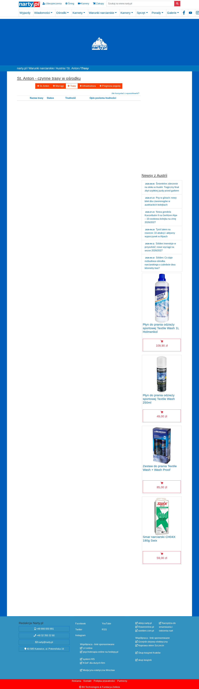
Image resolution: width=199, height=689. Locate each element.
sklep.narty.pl (145, 623)
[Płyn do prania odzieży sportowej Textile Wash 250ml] (162, 374)
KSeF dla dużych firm (93, 663)
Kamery (85, 3)
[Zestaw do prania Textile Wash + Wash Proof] (162, 445)
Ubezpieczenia (53, 3)
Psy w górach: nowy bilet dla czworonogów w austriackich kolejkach (161, 201)
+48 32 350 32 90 (45, 635)
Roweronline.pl (146, 627)
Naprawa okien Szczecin (151, 645)
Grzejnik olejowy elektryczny (153, 641)
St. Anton (44, 86)
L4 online (87, 648)
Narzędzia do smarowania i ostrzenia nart (167, 627)
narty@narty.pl (45, 642)
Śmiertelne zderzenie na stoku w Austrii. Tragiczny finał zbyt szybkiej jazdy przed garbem (162, 187)
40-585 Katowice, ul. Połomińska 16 (45, 649)
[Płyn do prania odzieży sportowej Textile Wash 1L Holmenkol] (162, 298)
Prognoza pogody (111, 86)
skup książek (145, 660)
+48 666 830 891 (45, 629)
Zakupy (100, 3)
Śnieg (70, 3)
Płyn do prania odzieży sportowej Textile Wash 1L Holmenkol (161, 328)
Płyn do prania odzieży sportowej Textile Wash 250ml (159, 399)
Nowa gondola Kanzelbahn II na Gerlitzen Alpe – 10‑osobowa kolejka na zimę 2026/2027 (161, 217)
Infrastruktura (89, 86)
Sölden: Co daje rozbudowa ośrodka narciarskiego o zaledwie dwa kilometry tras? (160, 262)
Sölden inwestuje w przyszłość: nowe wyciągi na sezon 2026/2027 (160, 247)
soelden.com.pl (146, 630)
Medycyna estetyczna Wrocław (98, 670)
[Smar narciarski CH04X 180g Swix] (162, 516)
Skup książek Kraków (149, 653)
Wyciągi (59, 86)
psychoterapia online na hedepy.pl (100, 652)
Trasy (73, 86)
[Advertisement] (162, 118)
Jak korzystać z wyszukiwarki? (125, 93)
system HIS (88, 659)
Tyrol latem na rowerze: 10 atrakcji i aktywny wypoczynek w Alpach (160, 233)
